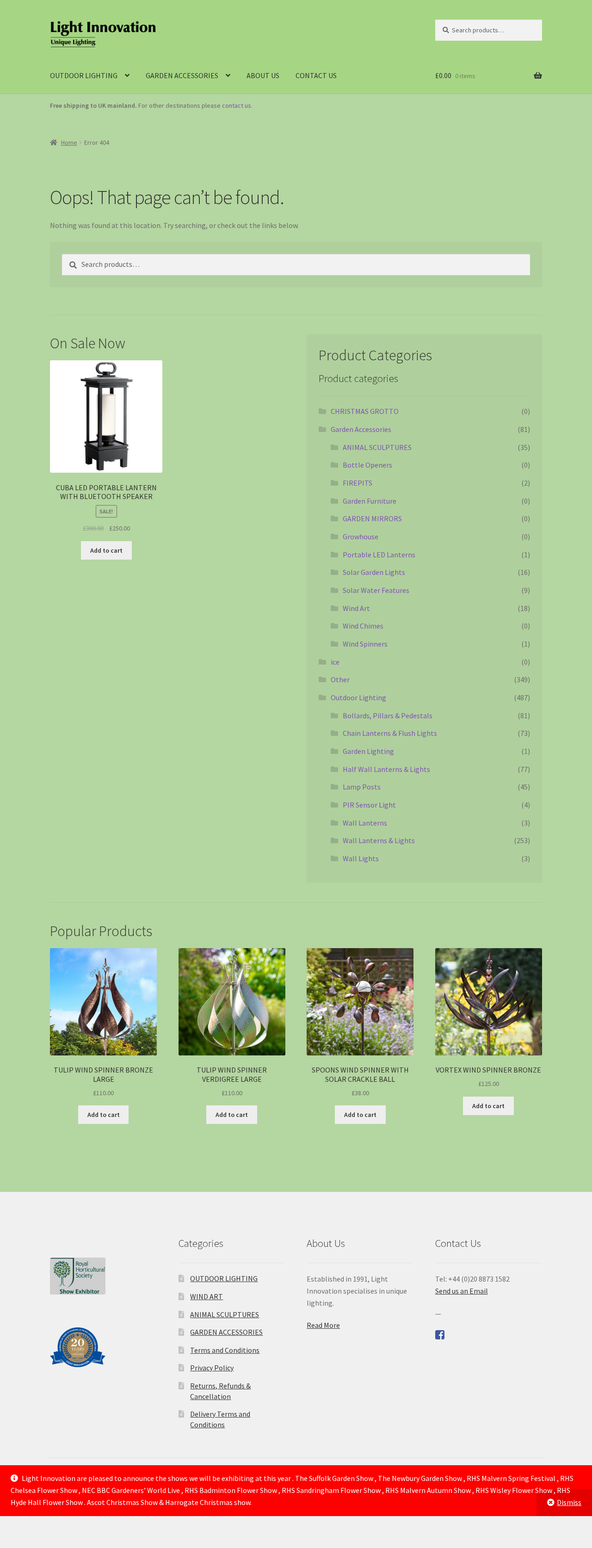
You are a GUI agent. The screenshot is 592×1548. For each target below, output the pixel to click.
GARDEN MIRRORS (372, 518)
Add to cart (106, 550)
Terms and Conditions (224, 1350)
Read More (323, 1325)
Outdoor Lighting (358, 697)
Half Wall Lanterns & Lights (386, 769)
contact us (236, 105)
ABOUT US (263, 75)
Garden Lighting (368, 751)
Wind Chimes (363, 625)
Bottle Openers (367, 464)
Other (340, 679)
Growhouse (360, 536)
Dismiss (569, 1502)
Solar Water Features (376, 590)
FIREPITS (357, 482)
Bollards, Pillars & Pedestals (387, 715)
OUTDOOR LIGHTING (83, 75)
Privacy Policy (212, 1367)
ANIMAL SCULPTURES (377, 447)
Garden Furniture (369, 501)
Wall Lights (361, 858)
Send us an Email (461, 1290)
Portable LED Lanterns (379, 554)
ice (335, 661)
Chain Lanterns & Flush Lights (390, 733)
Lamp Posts (362, 786)
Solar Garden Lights (374, 572)
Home (69, 142)
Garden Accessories (361, 429)
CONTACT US (316, 75)
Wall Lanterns (365, 822)
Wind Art (356, 608)
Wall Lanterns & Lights (379, 840)
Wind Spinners (365, 643)
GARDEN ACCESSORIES (182, 75)
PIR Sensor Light (369, 804)
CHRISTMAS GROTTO (365, 411)
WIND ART (206, 1296)
